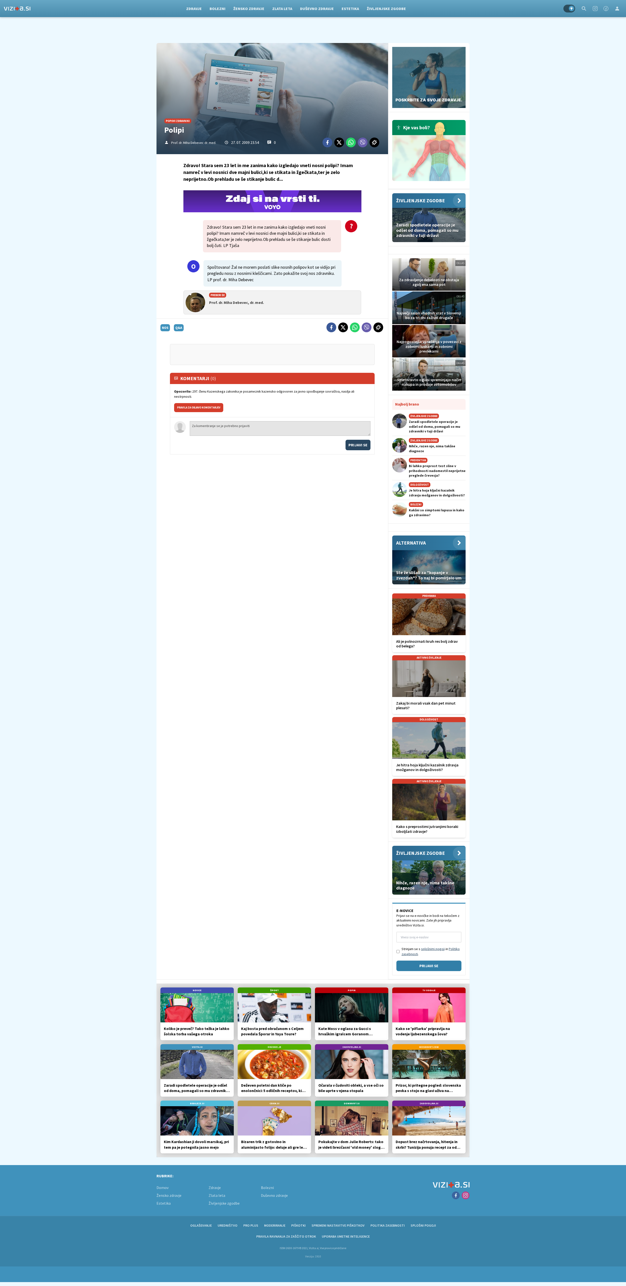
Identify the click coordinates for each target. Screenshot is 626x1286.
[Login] (617, 8)
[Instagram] (595, 8)
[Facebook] (606, 8)
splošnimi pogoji (433, 949)
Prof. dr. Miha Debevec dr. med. (193, 142)
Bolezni (217, 8)
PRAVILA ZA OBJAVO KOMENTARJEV (198, 407)
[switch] (569, 8)
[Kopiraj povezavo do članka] (374, 142)
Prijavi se (358, 444)
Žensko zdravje (248, 8)
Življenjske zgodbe (386, 8)
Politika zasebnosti (387, 1225)
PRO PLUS (250, 1225)
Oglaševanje (201, 1225)
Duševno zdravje (317, 8)
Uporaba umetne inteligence (346, 1236)
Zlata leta (282, 8)
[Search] (584, 8)
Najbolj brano (407, 404)
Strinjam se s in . (431, 951)
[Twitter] (339, 142)
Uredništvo (227, 1225)
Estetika (350, 8)
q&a (178, 327)
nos (165, 327)
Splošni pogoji (423, 1225)
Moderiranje (274, 1225)
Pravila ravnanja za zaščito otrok (286, 1236)
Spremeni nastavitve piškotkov (338, 1225)
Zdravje (194, 8)
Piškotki (298, 1225)
